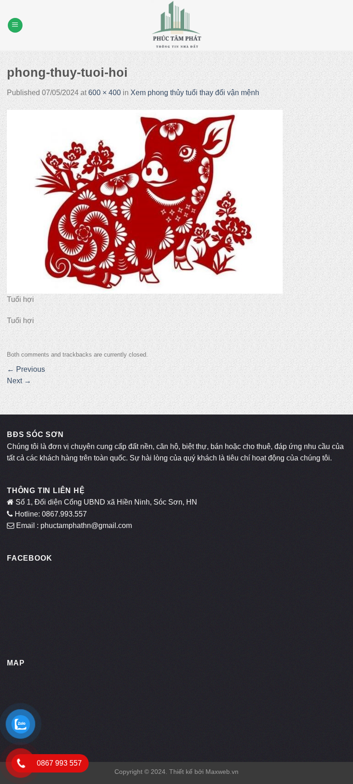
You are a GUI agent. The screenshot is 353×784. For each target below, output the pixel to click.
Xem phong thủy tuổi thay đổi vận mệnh (195, 93)
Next (19, 381)
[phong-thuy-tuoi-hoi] (145, 201)
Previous (26, 369)
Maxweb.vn (222, 771)
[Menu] (15, 25)
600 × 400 (104, 93)
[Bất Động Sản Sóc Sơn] (176, 25)
